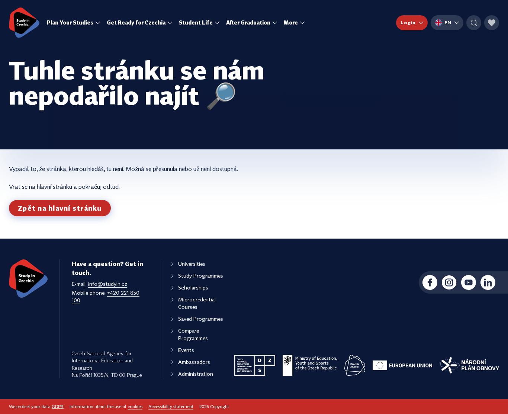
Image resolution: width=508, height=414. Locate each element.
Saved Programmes (200, 319)
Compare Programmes (193, 334)
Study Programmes (200, 275)
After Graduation (248, 22)
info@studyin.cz (107, 284)
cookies (135, 406)
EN (448, 22)
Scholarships (193, 287)
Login (408, 22)
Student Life (196, 22)
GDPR (58, 406)
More (291, 22)
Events (186, 350)
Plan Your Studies (70, 22)
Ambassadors (194, 362)
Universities (191, 264)
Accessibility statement (170, 406)
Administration (195, 374)
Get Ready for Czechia (136, 22)
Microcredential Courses (197, 303)
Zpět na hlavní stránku (60, 208)
